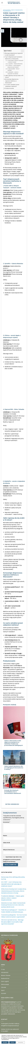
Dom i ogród (5, 981)
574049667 (4, 1031)
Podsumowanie (9, 88)
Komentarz (6, 822)
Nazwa (5, 835)
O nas (3, 969)
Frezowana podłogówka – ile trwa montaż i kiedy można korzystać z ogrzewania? (14, 916)
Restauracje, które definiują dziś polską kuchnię (13, 878)
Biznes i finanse (5, 975)
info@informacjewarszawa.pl (10, 1026)
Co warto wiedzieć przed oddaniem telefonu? (12, 85)
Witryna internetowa (9, 849)
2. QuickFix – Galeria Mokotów (15, 64)
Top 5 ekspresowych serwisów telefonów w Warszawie (13, 57)
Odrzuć (12, 1042)
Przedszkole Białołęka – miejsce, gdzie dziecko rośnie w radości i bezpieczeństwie (12, 898)
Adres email (6, 842)
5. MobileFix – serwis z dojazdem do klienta (13, 72)
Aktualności (6, 10)
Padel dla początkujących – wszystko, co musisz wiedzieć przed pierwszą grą (13, 911)
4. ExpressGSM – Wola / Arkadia (13, 69)
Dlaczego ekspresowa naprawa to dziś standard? (14, 54)
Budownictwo (5, 978)
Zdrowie (3, 987)
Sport (3, 990)
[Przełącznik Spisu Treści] (21, 51)
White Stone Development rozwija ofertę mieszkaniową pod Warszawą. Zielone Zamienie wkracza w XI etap (13, 891)
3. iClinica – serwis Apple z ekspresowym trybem (14, 66)
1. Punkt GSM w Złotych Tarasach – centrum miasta (15, 61)
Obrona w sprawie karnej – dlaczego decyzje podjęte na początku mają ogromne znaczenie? (12, 922)
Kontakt (3, 993)
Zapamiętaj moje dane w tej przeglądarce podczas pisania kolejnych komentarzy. (12, 859)
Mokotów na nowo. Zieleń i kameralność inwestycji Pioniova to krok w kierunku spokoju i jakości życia (13, 905)
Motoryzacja (5, 984)
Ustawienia (20, 1042)
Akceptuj (5, 1042)
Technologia (7, 10)
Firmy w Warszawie (17, 10)
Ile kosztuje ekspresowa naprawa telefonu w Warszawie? (11, 81)
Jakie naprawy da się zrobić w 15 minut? (14, 76)
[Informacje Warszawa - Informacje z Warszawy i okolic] (14, 2)
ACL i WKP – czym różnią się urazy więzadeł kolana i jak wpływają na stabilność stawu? (11, 884)
